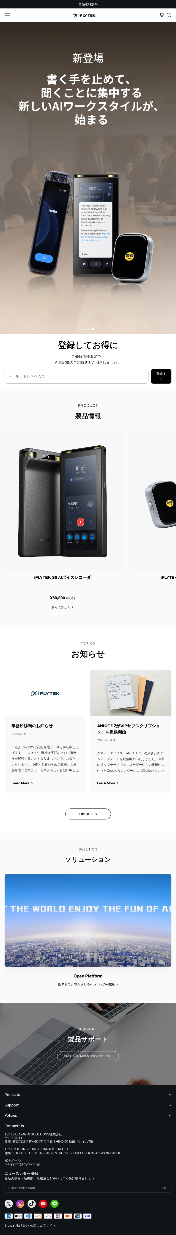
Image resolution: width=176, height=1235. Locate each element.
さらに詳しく (60, 607)
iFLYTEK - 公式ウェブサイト (35, 1225)
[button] (169, 15)
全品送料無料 (88, 4)
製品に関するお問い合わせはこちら (88, 1056)
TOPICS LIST (88, 814)
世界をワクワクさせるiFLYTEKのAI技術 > (88, 984)
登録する (161, 376)
